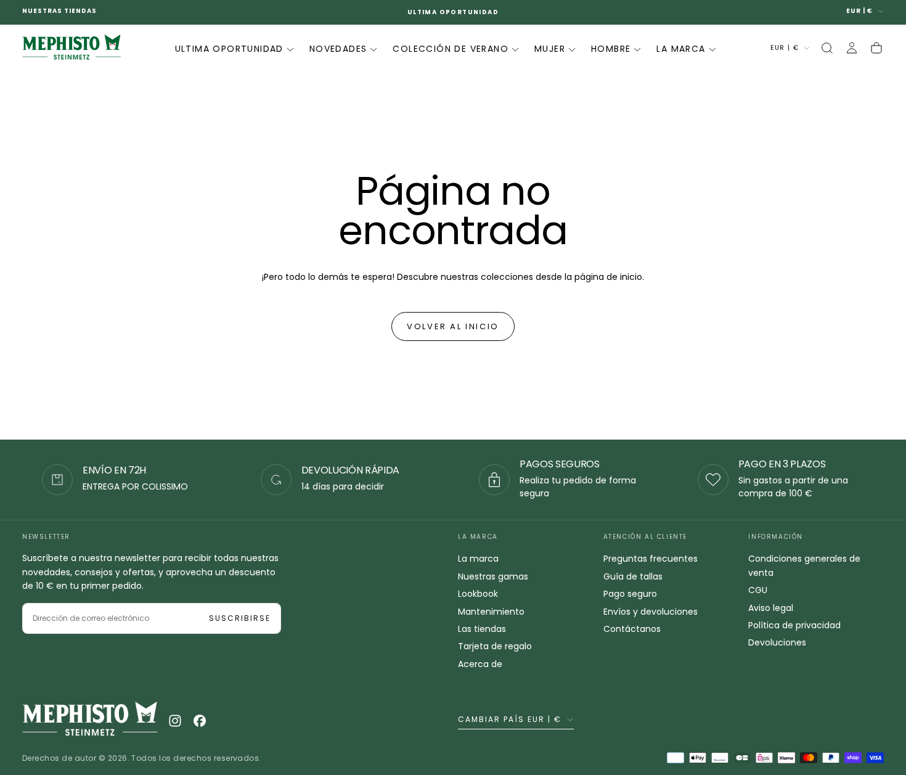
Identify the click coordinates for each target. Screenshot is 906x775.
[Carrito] (876, 48)
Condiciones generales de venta (804, 565)
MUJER (549, 49)
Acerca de (480, 664)
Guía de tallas (633, 576)
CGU (757, 590)
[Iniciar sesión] (851, 48)
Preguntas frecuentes (650, 558)
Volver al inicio (453, 326)
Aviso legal (770, 608)
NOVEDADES (338, 49)
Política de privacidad (794, 625)
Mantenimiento (491, 611)
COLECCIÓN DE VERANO (450, 49)
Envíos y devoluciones (650, 611)
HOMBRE (611, 49)
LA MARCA (680, 49)
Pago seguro (630, 594)
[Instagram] (175, 720)
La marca (478, 558)
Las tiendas (482, 629)
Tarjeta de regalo (495, 646)
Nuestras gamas (493, 576)
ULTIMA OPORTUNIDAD (229, 49)
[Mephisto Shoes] (90, 720)
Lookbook (478, 594)
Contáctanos (632, 629)
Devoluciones (777, 642)
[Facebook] (199, 720)
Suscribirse (240, 618)
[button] (827, 48)
